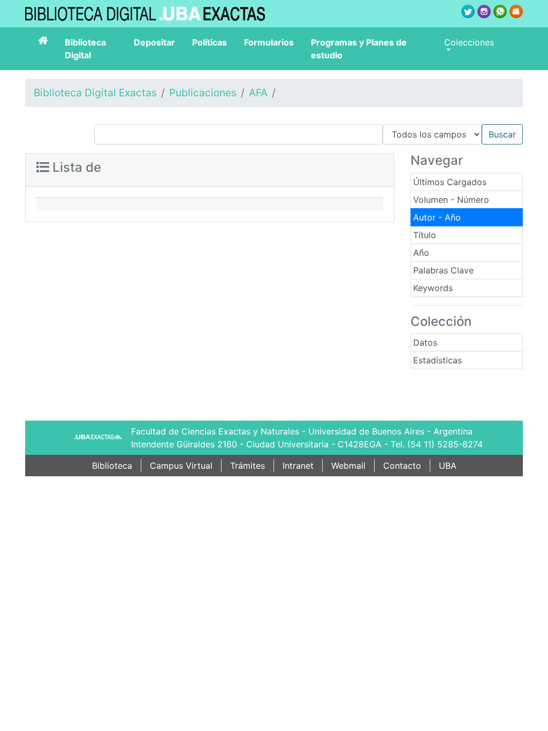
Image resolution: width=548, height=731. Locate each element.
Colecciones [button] (469, 42)
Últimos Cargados (449, 182)
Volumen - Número (451, 199)
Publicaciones (203, 92)
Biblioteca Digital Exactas (95, 92)
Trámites (247, 465)
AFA (258, 92)
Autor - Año (437, 217)
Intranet (298, 465)
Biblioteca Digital (85, 48)
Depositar (154, 42)
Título (424, 235)
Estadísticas (437, 360)
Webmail (348, 465)
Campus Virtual (181, 465)
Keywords (433, 288)
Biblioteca (112, 465)
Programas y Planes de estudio (359, 48)
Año (421, 252)
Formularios (269, 42)
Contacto (402, 465)
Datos (425, 342)
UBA (447, 465)
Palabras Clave (443, 270)
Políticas (209, 42)
